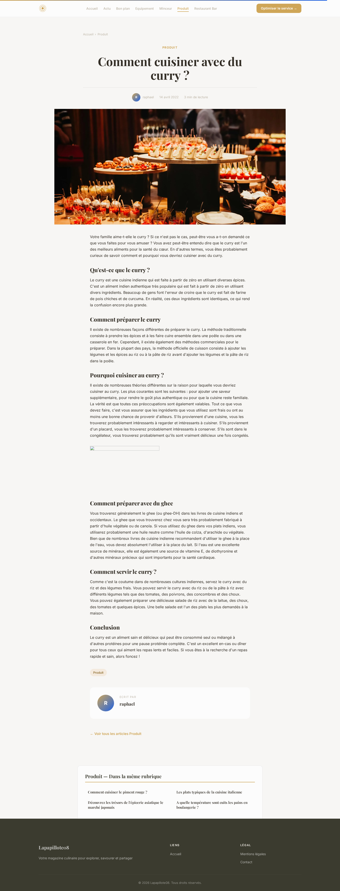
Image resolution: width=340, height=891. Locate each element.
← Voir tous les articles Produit (115, 733)
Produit (183, 8)
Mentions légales (253, 854)
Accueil (92, 8)
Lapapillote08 (54, 847)
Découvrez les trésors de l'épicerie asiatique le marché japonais (125, 805)
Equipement (144, 8)
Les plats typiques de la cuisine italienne (209, 792)
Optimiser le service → (279, 8)
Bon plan (123, 8)
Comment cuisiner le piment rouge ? (117, 792)
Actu (107, 8)
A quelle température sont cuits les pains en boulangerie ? (211, 805)
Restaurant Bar (205, 8)
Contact (246, 862)
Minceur (165, 8)
